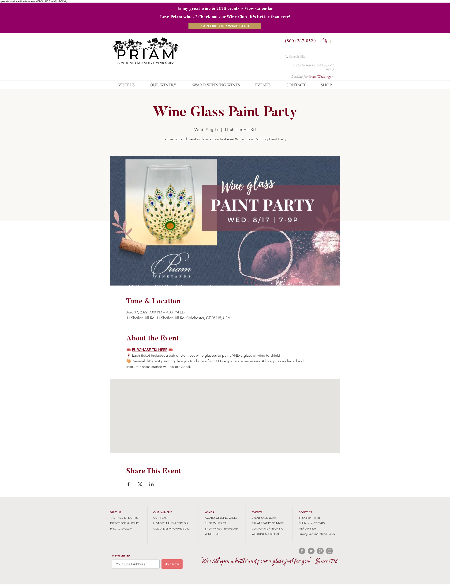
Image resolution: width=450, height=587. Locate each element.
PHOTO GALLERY (121, 528)
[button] (327, 40)
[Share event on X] (140, 484)
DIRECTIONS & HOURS (124, 523)
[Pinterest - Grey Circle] (320, 551)
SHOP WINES (213, 528)
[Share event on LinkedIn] (151, 484)
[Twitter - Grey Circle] (311, 551)
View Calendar (258, 9)
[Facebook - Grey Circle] (302, 551)
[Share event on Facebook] (128, 484)
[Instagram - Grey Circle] (329, 551)
